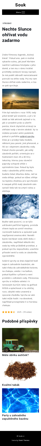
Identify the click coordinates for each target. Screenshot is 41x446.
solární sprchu (27, 136)
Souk (20, 4)
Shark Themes (24, 440)
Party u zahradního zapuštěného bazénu (15, 417)
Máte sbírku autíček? (15, 355)
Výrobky (7, 23)
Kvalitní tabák (11, 384)
